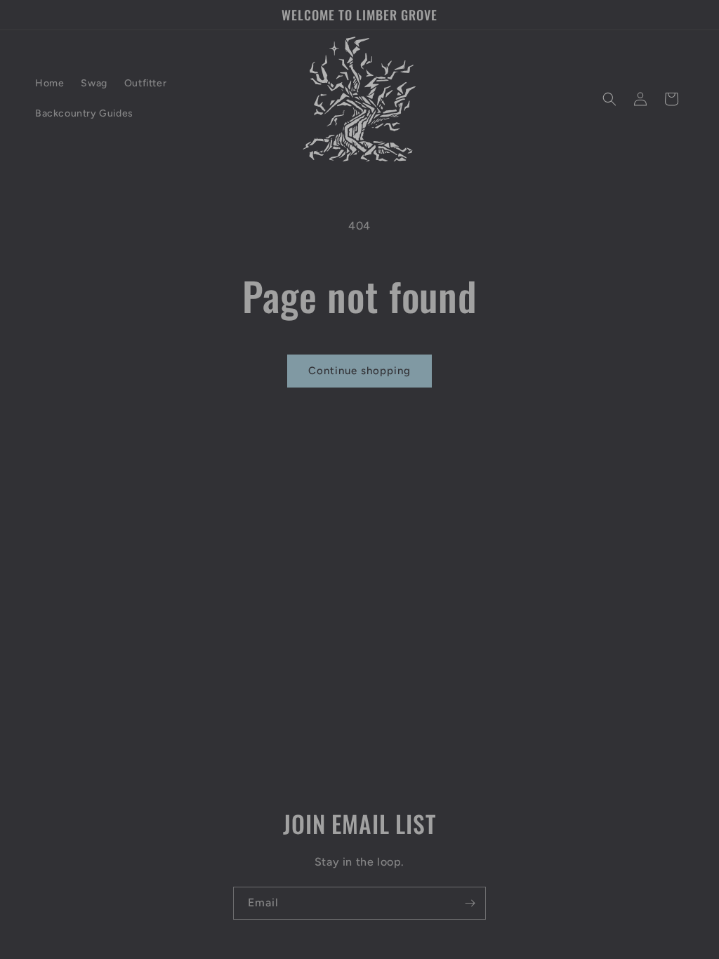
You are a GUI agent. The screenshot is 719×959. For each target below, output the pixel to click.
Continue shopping (359, 370)
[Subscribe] (469, 903)
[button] (609, 99)
